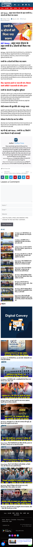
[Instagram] (12, 535)
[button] (29, 5)
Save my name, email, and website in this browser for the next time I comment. (15, 218)
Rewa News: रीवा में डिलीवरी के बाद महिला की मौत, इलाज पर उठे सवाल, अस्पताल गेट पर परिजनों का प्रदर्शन (23, 262)
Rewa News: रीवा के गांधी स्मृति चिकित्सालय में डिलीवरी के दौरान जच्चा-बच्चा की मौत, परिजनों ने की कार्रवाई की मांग (23, 298)
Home (2, 1)
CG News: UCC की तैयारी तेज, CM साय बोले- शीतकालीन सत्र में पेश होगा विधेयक (23, 234)
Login (10, 521)
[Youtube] (15, 535)
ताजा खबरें (6, 8)
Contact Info (25, 1)
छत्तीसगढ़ (15, 8)
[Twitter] (18, 535)
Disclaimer (12, 1)
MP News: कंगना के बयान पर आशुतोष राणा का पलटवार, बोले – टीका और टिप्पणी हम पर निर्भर (23, 283)
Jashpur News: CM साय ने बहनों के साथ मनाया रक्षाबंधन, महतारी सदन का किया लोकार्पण (23, 248)
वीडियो (11, 8)
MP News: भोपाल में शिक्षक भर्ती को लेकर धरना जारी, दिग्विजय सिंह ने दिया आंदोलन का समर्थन (23, 276)
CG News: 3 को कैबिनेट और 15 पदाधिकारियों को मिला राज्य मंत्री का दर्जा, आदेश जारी (22, 241)
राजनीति (23, 8)
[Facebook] (10, 535)
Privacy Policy (19, 1)
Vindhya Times (19, 143)
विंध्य (19, 8)
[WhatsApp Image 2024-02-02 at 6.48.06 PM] (16, 337)
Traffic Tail (22, 541)
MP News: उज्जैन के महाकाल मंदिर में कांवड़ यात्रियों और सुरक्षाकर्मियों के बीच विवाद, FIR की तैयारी (23, 290)
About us (7, 1)
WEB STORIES (16, 515)
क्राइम (27, 8)
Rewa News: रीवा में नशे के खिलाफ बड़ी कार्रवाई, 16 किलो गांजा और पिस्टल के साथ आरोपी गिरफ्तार (23, 269)
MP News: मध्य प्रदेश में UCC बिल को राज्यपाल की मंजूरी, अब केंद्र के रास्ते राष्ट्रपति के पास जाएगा (23, 255)
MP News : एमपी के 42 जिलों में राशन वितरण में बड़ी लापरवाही (15, 132)
